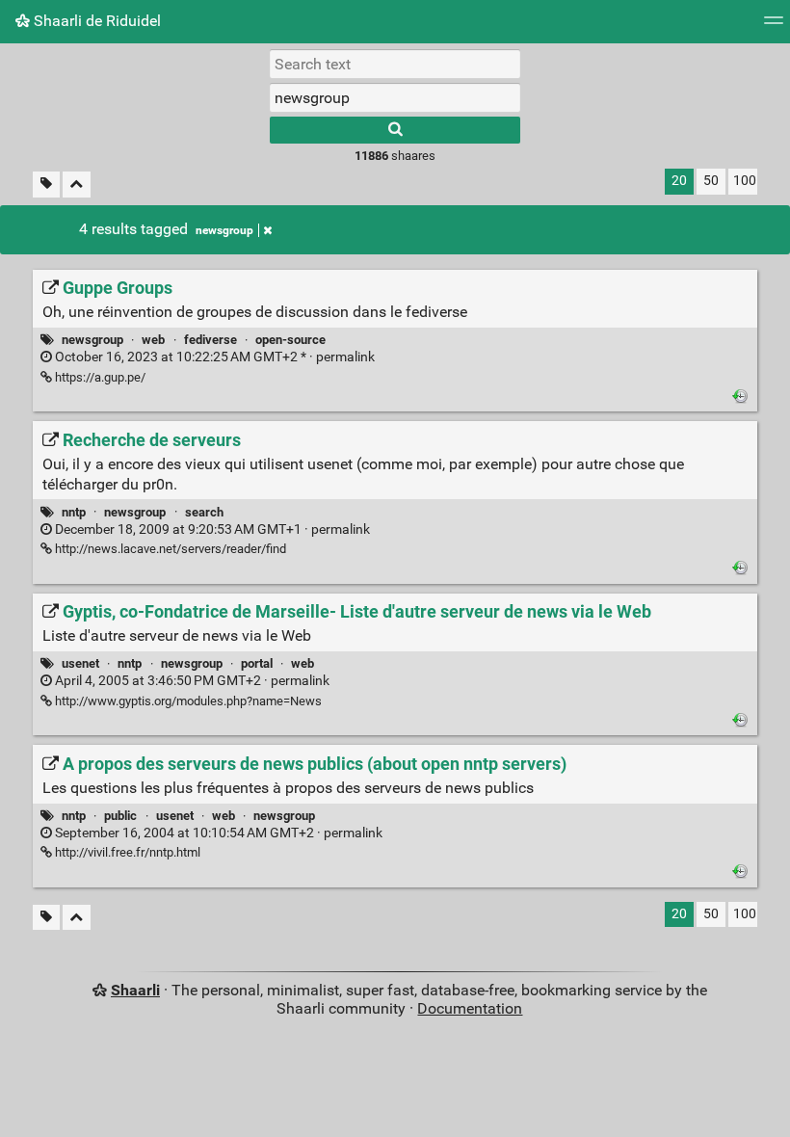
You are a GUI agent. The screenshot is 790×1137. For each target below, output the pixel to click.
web (153, 339)
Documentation (469, 1008)
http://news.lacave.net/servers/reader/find (169, 549)
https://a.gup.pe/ (98, 377)
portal (257, 663)
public (120, 815)
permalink (213, 357)
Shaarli (135, 990)
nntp (74, 512)
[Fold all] (77, 185)
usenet (80, 663)
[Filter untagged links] (46, 185)
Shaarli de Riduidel (95, 21)
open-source (290, 339)
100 (744, 180)
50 (711, 180)
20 (679, 180)
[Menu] (773, 26)
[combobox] (395, 97)
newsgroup (224, 230)
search (204, 512)
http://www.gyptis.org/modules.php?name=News (187, 701)
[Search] (395, 130)
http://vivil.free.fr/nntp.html (126, 852)
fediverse (210, 339)
